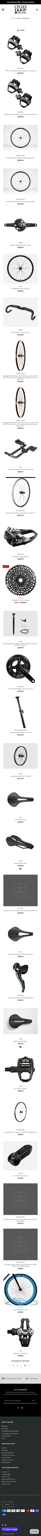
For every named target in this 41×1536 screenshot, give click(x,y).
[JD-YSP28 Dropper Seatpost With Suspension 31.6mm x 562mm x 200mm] (20, 623)
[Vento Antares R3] (20, 799)
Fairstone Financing (8, 1455)
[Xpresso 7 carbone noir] (20, 1333)
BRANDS (4, 1426)
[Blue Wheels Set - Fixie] (20, 1289)
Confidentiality (6, 1474)
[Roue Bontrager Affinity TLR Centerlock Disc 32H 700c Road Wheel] (20, 1199)
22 (25, 1365)
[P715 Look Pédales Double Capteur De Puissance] (20, 50)
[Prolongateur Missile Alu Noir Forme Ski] (20, 449)
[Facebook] (18, 1408)
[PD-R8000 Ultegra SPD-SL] (20, 536)
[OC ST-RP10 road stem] (20, 1155)
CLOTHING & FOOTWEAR (10, 1433)
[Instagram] (22, 1408)
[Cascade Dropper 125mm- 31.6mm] (20, 712)
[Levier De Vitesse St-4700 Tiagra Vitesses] (20, 977)
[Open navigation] (8, 9)
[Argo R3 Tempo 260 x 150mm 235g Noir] (20, 934)
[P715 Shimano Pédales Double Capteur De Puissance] (20, 94)
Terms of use (6, 1476)
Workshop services (8, 1460)
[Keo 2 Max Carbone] (20, 1068)
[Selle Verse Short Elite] (20, 1021)
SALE (3, 1438)
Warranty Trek (6, 1484)
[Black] (20, 869)
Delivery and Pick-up (8, 1479)
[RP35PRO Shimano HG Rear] (20, 268)
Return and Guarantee (9, 1481)
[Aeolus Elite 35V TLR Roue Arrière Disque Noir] (20, 138)
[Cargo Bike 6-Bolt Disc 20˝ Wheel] (20, 756)
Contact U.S (5, 1472)
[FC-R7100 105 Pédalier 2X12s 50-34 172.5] (20, 669)
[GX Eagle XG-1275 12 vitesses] (20, 580)
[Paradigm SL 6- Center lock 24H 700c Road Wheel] (20, 1112)
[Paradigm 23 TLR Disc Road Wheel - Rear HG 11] (20, 493)
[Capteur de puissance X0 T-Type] (20, 225)
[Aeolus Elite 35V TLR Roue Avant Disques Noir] (20, 181)
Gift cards (5, 1450)
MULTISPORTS (6, 1436)
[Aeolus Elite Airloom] (20, 843)
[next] (29, 1365)
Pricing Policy (6, 1457)
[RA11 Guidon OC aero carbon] (20, 312)
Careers (4, 1448)
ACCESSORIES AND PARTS (10, 1431)
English (7, 1504)
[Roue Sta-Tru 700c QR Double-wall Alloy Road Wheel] (20, 890)
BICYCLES (5, 1428)
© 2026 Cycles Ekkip (8, 1534)
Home (13, 18)
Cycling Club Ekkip (7, 1452)
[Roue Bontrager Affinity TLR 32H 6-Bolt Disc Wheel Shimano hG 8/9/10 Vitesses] (20, 1244)
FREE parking (6, 1462)
